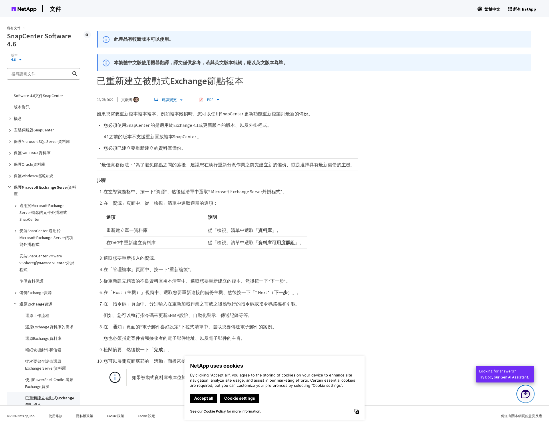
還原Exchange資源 (35, 304)
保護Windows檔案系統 (33, 175)
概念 (18, 118)
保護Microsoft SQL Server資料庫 (42, 141)
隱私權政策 (84, 416)
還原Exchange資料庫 (43, 338)
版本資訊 (22, 107)
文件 (55, 8)
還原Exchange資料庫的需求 (49, 327)
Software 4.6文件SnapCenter (38, 95)
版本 (14, 55)
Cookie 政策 (115, 416)
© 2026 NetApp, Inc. (21, 416)
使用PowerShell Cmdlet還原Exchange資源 (49, 383)
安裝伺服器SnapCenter (34, 130)
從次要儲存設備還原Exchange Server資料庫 (45, 365)
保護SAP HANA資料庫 (32, 152)
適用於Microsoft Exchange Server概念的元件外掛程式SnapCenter (43, 212)
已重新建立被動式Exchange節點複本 (49, 401)
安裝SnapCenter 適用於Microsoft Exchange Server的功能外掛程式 (46, 237)
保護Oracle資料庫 (29, 164)
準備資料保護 (31, 281)
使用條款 (55, 416)
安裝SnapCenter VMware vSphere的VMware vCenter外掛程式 (46, 262)
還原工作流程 (37, 315)
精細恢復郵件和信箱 (43, 349)
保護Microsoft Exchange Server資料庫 (45, 191)
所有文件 (14, 28)
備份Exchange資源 (35, 292)
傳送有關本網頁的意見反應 (521, 416)
